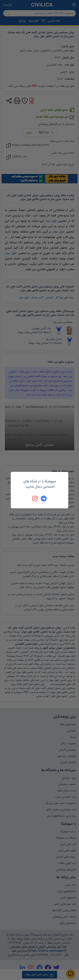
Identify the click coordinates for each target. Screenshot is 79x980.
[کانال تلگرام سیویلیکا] (44, 498)
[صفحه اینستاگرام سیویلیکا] (35, 498)
